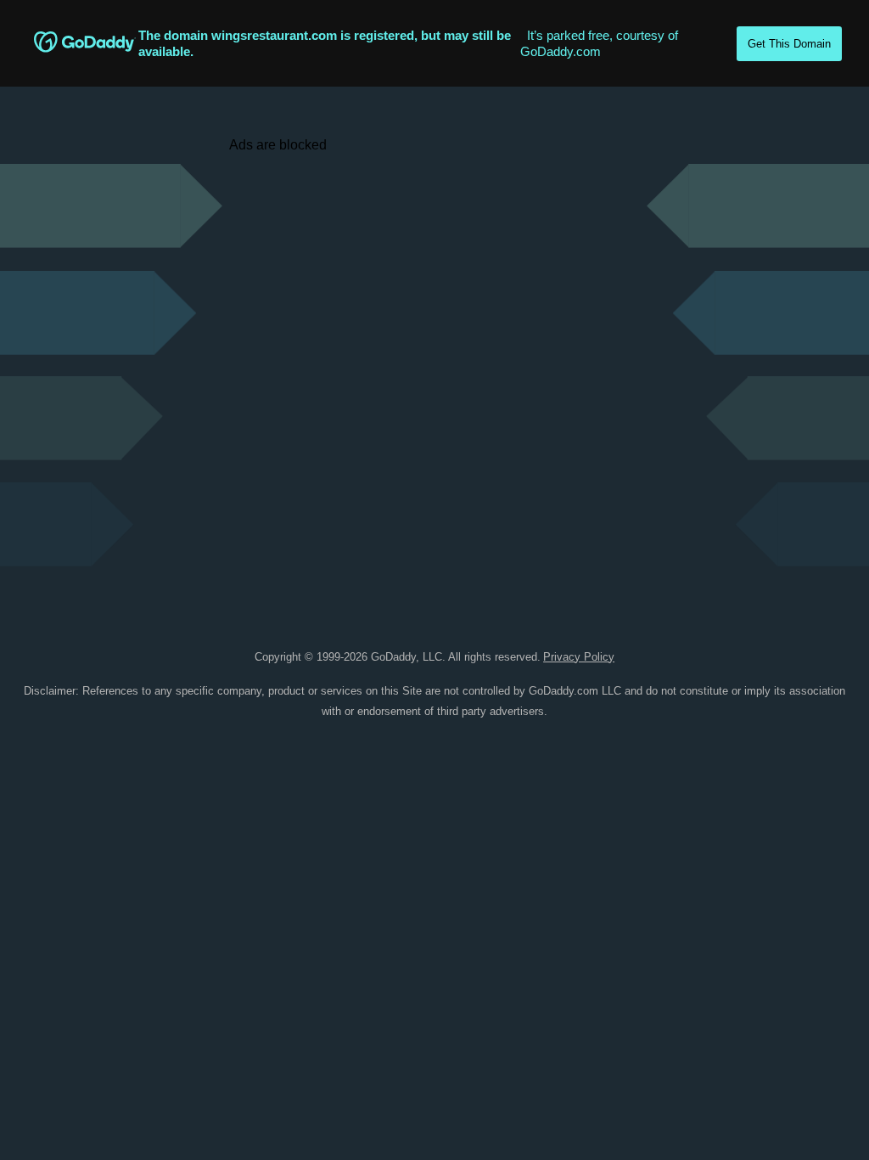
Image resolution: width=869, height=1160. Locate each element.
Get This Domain (789, 43)
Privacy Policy (578, 656)
